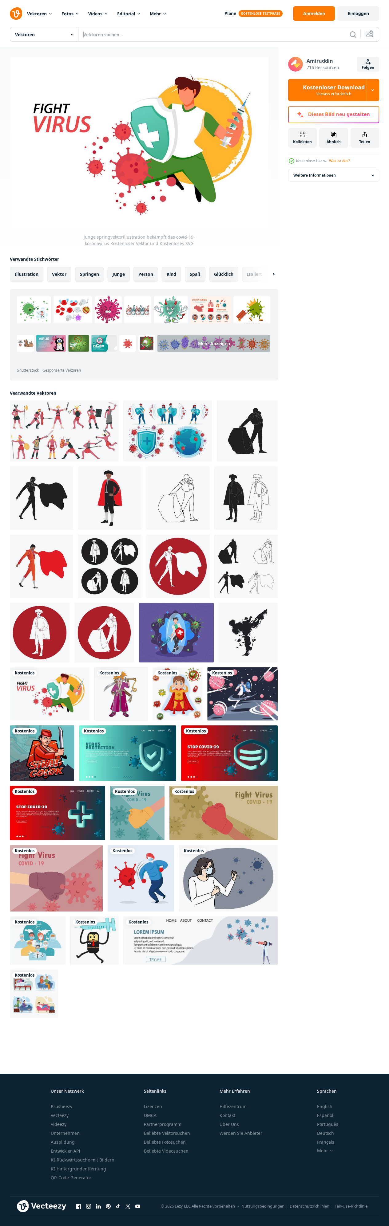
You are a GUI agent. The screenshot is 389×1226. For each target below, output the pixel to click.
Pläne (230, 13)
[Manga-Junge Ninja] (121, 693)
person (145, 274)
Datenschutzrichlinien (309, 1206)
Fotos (67, 14)
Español (325, 1115)
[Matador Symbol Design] (247, 431)
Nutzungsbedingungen (262, 1206)
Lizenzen (153, 1106)
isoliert (254, 274)
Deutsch (325, 1133)
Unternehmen (65, 1133)
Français (325, 1142)
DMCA (150, 1115)
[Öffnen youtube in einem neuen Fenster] (137, 1206)
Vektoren (37, 14)
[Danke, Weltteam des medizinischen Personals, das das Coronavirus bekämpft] (37, 940)
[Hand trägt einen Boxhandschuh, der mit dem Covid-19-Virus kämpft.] (137, 813)
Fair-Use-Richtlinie (351, 1206)
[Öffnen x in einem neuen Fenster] (127, 1206)
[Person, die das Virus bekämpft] (242, 693)
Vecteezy (60, 1115)
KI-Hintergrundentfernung (78, 1169)
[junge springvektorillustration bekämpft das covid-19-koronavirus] (49, 693)
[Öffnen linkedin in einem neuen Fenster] (98, 1206)
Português (327, 1124)
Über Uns (229, 1124)
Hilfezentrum (233, 1106)
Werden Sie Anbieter (241, 1133)
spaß (195, 274)
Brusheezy (61, 1106)
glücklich (223, 274)
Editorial (126, 14)
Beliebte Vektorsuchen (167, 1133)
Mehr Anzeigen (214, 343)
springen (89, 274)
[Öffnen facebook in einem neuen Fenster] (78, 1206)
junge (119, 274)
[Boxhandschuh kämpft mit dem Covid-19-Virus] (223, 813)
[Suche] (353, 34)
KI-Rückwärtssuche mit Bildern (82, 1160)
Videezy (58, 1124)
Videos (95, 14)
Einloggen (358, 13)
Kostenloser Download (334, 90)
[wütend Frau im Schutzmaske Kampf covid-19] (228, 878)
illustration (26, 274)
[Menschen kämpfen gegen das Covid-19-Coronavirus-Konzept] (56, 878)
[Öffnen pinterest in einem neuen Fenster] (108, 1206)
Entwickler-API (65, 1151)
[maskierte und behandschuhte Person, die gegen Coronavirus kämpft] (141, 878)
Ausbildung (63, 1142)
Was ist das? (339, 160)
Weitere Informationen (314, 175)
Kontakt (227, 1115)
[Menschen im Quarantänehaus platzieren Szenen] (34, 994)
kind (171, 274)
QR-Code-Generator (71, 1178)
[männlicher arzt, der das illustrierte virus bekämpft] (176, 632)
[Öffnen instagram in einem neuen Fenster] (88, 1206)
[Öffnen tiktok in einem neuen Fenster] (118, 1206)
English (324, 1106)
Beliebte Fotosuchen (165, 1142)
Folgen (368, 67)
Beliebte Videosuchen (166, 1151)
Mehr (155, 14)
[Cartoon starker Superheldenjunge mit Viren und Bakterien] (177, 693)
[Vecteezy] (16, 13)
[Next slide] (268, 274)
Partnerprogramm (162, 1124)
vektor (59, 274)
